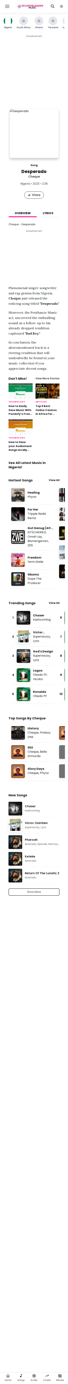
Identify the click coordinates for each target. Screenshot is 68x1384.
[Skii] (32, 752)
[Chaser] (32, 617)
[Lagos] (32, 675)
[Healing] (32, 495)
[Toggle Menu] (7, 6)
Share (36, 195)
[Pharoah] (34, 842)
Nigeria (25, 184)
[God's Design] (32, 656)
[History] (32, 732)
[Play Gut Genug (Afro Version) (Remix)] (18, 537)
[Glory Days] (32, 771)
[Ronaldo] (32, 694)
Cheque (34, 176)
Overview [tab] (23, 213)
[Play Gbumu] (18, 579)
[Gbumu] (32, 579)
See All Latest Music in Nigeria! (27, 464)
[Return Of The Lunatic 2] (34, 875)
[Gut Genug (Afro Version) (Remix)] (32, 537)
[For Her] (32, 514)
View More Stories (47, 378)
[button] (61, 6)
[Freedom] (32, 559)
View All (54, 480)
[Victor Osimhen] (32, 636)
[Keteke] (34, 859)
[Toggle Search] (52, 6)
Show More (34, 892)
